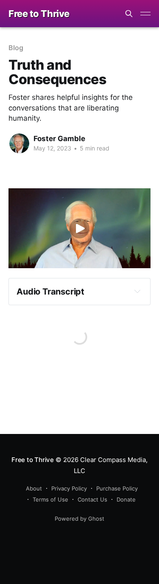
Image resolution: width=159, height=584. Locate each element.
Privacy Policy (69, 488)
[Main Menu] (145, 13)
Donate (126, 499)
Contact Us (92, 499)
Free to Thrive (39, 13)
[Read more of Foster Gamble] (19, 143)
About (34, 488)
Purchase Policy (117, 488)
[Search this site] (129, 13)
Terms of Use (50, 499)
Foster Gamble (59, 138)
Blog (15, 47)
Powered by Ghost (79, 518)
